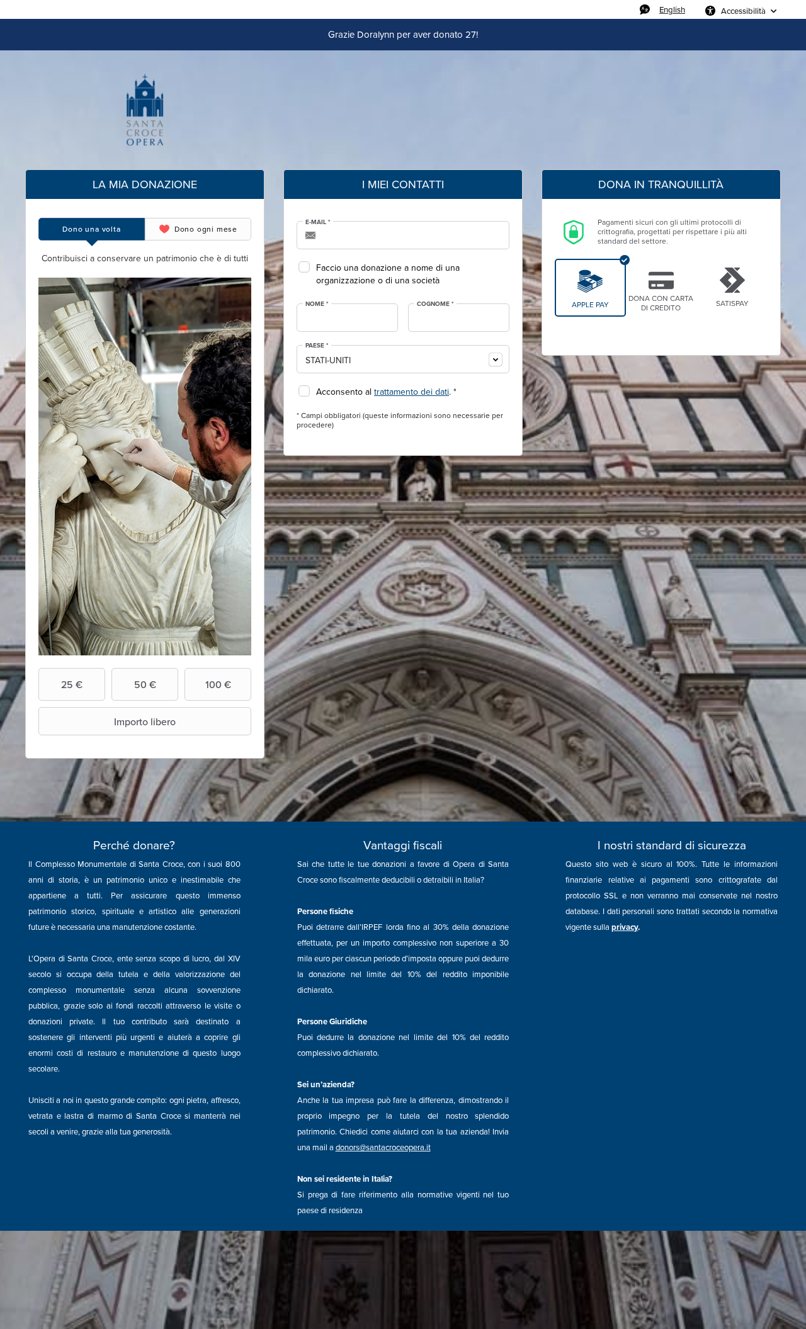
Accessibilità (743, 10)
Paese (317, 345)
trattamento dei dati (411, 392)
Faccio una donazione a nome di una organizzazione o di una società (388, 274)
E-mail (318, 222)
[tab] (91, 229)
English (672, 9)
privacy (624, 927)
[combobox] (403, 359)
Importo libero (145, 721)
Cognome (435, 304)
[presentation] (91, 229)
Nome (317, 304)
